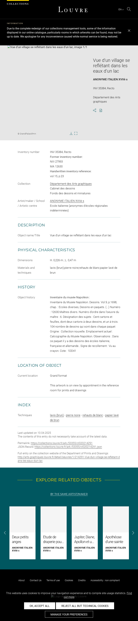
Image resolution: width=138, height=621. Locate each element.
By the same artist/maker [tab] (69, 494)
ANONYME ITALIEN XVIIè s (110, 79)
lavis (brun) (57, 415)
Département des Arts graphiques (71, 183)
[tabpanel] (69, 533)
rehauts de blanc (92, 415)
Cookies (69, 580)
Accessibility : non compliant (105, 580)
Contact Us (35, 580)
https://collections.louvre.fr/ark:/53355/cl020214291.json (68, 446)
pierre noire (73, 415)
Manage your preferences (69, 614)
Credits (81, 580)
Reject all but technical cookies (85, 606)
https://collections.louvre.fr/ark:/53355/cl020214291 (62, 443)
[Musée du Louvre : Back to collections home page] (73, 9)
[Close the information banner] (129, 31)
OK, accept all (40, 606)
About (21, 580)
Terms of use (53, 580)
